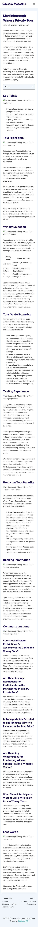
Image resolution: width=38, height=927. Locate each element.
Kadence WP (23, 921)
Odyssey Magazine (11, 25)
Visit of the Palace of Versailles (28, 901)
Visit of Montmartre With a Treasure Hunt (9, 902)
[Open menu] (34, 3)
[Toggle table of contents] (32, 87)
